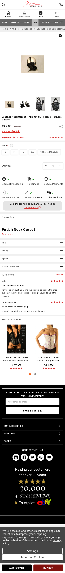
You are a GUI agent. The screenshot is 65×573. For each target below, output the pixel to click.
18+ (35, 22)
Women (15, 22)
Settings (32, 551)
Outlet (58, 22)
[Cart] (61, 5)
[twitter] (32, 457)
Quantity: (6, 165)
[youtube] (49, 457)
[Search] (4, 5)
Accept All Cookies (32, 557)
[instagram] (15, 457)
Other (45, 22)
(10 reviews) (18, 138)
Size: (7, 145)
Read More (7, 234)
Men (26, 22)
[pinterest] (40, 457)
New (4, 22)
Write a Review (56, 138)
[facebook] (24, 457)
